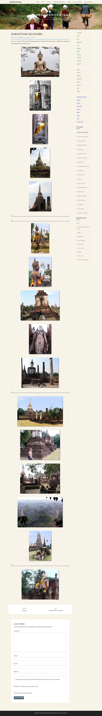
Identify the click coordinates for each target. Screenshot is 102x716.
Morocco (79, 85)
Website (16, 671)
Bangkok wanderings (82, 196)
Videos (69, 2)
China (78, 36)
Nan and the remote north (83, 166)
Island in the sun (81, 174)
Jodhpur (79, 232)
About (38, 2)
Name (16, 656)
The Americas (80, 122)
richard (24, 37)
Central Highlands (81, 240)
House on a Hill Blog (77, 2)
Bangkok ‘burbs (80, 191)
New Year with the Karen (82, 136)
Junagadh (79, 252)
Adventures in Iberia (81, 97)
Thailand (79, 61)
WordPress (55, 713)
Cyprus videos (80, 236)
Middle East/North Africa (59, 2)
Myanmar (79, 48)
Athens (78, 100)
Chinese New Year (81, 141)
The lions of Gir (80, 248)
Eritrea (78, 72)
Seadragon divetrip (81, 153)
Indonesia (79, 42)
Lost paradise (80, 162)
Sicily (78, 118)
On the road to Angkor (82, 158)
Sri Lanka (79, 57)
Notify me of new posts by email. (23, 693)
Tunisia (78, 91)
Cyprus (78, 103)
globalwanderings (16, 2)
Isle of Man (79, 106)
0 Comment (31, 37)
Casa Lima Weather (88, 2)
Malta (78, 112)
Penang (78, 54)
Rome (78, 115)
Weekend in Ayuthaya (82, 145)
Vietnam (79, 64)
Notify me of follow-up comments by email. (26, 686)
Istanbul (79, 76)
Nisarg (65, 713)
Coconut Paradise (81, 200)
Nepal (78, 51)
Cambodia (79, 33)
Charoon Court (80, 208)
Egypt (78, 69)
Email (16, 663)
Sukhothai (14, 41)
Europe (48, 2)
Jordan (78, 82)
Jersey (78, 109)
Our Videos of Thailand (82, 213)
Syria (78, 88)
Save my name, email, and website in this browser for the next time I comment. (38, 679)
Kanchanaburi (80, 149)
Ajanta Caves (80, 256)
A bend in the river (81, 183)
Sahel (78, 223)
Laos (78, 45)
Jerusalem (79, 79)
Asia (42, 2)
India (78, 39)
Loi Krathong (80, 170)
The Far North (80, 204)
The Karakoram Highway (82, 259)
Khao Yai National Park (82, 187)
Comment (17, 631)
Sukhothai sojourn (82, 132)
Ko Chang (79, 179)
